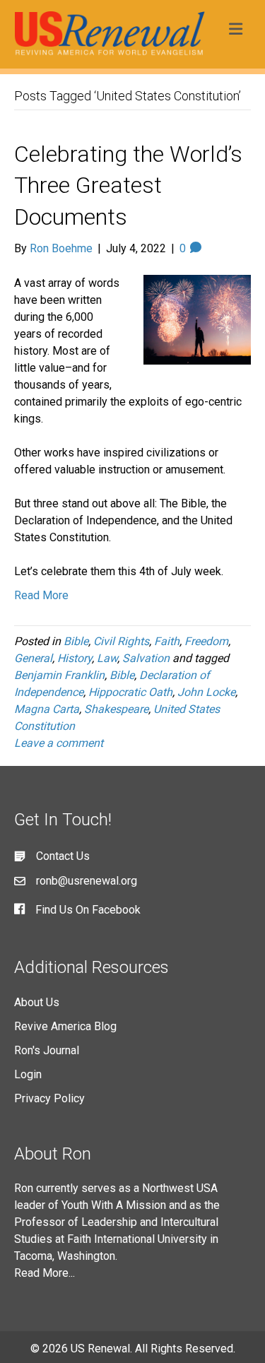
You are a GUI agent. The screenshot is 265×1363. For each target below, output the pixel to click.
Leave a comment (58, 743)
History (74, 658)
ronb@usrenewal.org (86, 880)
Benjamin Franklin (59, 675)
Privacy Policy (49, 1098)
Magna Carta (46, 709)
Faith (166, 641)
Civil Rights (121, 641)
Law (107, 658)
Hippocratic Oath (130, 692)
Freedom (206, 641)
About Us (36, 1002)
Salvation (146, 658)
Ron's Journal (46, 1050)
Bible (76, 641)
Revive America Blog (65, 1026)
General (33, 658)
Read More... (44, 1273)
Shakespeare (116, 709)
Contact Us (63, 856)
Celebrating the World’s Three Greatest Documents (128, 186)
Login (28, 1074)
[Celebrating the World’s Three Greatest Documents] (197, 318)
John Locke (206, 692)
